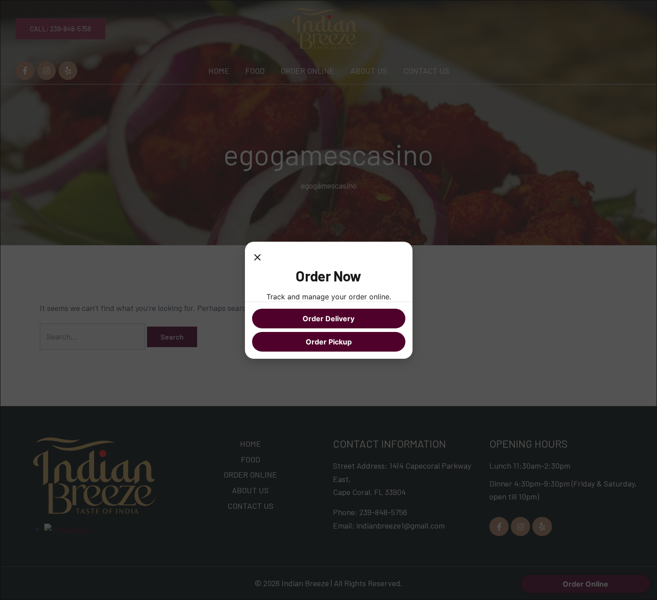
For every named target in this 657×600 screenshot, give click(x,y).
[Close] (257, 258)
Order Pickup (329, 341)
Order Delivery (328, 318)
